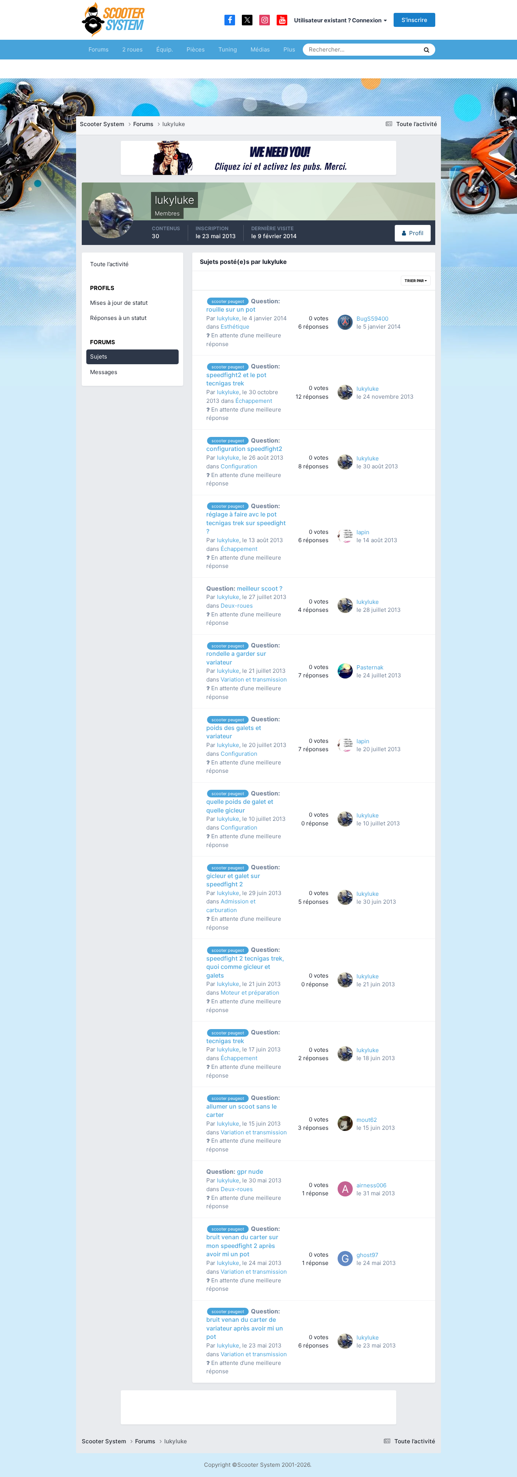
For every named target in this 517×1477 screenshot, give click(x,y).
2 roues (132, 49)
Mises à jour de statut (385, 49)
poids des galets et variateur (243, 727)
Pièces (196, 49)
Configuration (239, 466)
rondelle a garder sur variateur (243, 653)
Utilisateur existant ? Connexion (339, 20)
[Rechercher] (426, 50)
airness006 (371, 1185)
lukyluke (228, 318)
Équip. (164, 49)
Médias (260, 49)
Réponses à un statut (118, 317)
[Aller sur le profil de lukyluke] (345, 392)
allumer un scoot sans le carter (243, 1106)
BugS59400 (372, 318)
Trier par (415, 280)
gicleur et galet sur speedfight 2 (243, 875)
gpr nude (234, 1171)
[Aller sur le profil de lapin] (345, 535)
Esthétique (235, 326)
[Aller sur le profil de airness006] (345, 1188)
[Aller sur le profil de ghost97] (345, 1258)
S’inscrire (414, 19)
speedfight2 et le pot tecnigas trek (243, 374)
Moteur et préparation (250, 992)
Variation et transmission (254, 679)
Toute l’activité (109, 264)
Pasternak (370, 667)
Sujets (98, 356)
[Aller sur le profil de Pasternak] (345, 670)
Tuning (227, 49)
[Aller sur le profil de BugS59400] (345, 322)
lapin (363, 532)
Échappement (253, 400)
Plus (289, 49)
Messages (103, 372)
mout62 (367, 1119)
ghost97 (367, 1255)
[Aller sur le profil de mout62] (345, 1123)
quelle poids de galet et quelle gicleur (243, 801)
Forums (99, 49)
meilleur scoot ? (244, 588)
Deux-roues (237, 605)
